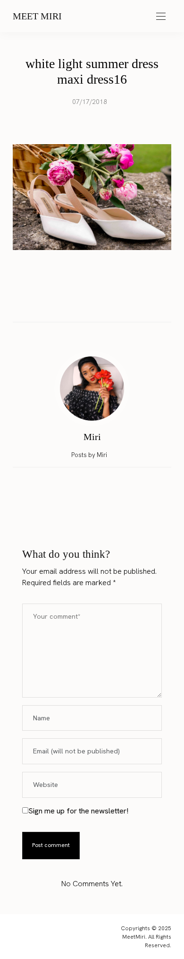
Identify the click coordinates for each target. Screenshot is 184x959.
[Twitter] (83, 302)
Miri (92, 437)
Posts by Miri (90, 455)
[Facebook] (65, 301)
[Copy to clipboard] (119, 301)
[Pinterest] (101, 301)
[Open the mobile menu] (161, 16)
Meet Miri (37, 16)
